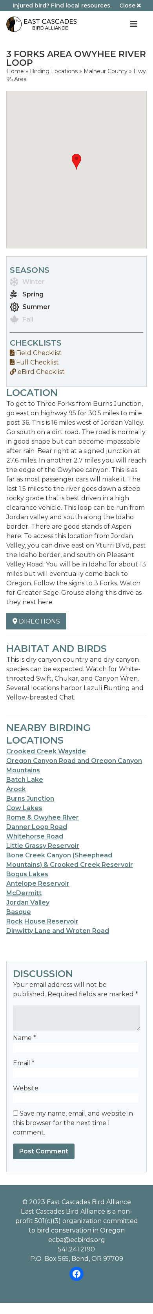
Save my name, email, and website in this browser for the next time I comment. (73, 1123)
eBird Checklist (40, 372)
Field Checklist (38, 353)
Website (25, 1088)
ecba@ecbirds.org (76, 1240)
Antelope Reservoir (37, 883)
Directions (38, 621)
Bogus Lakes (27, 874)
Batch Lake (24, 779)
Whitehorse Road (34, 836)
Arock (16, 789)
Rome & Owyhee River (42, 817)
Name (24, 1038)
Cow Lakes (24, 808)
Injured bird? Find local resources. (62, 5)
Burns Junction (30, 798)
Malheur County (106, 71)
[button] (76, 162)
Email (24, 1063)
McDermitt (24, 893)
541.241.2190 (76, 1249)
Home (15, 71)
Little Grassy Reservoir (42, 845)
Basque (18, 912)
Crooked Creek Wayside (46, 751)
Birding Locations (54, 71)
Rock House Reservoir (42, 921)
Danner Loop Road (36, 827)
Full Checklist (37, 362)
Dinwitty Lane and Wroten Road (57, 931)
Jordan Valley (27, 902)
